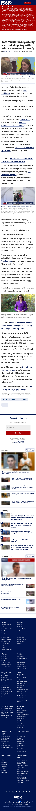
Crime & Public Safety (7, 629)
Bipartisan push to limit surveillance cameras (11, 600)
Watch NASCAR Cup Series (22, 768)
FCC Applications (21, 717)
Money (4, 654)
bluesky (23, 791)
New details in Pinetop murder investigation (9, 592)
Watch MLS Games (22, 783)
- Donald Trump (21, 668)
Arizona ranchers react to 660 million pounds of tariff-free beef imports (22, 539)
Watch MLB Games (22, 766)
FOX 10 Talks (20, 685)
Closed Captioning (22, 710)
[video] (18, 567)
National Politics (21, 666)
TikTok (3, 760)
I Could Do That (21, 692)
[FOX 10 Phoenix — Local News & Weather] (6, 3)
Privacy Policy (20, 441)
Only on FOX (6, 673)
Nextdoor (4, 772)
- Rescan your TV (21, 725)
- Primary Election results (22, 659)
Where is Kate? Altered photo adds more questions (16, 206)
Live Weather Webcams (5, 738)
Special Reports (5, 697)
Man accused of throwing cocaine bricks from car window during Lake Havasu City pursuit (22, 547)
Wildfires (19, 631)
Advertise (19, 708)
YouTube (3, 758)
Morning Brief (5, 637)
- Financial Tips (5, 666)
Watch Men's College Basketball (22, 774)
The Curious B (21, 683)
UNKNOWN (20, 698)
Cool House (4, 683)
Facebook (4, 764)
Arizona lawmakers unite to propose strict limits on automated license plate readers (22, 487)
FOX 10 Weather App (7, 747)
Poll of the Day (5, 641)
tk (19, 791)
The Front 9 (20, 687)
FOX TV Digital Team (16, 51)
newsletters (29, 791)
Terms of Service (19, 443)
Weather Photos (21, 639)
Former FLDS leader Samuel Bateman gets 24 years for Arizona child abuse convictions (22, 479)
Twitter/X (4, 766)
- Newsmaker (20, 664)
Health (3, 631)
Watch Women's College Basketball (22, 777)
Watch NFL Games (22, 760)
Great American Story (23, 689)
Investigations (5, 687)
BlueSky (3, 770)
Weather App (20, 637)
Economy (4, 658)
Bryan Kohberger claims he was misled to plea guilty (16, 579)
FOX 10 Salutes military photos (21, 742)
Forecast (19, 624)
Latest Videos (6, 556)
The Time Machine (22, 696)
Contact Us (20, 712)
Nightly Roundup (6, 639)
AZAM (3, 627)
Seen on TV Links (6, 643)
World (24, 399)
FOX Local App (5, 745)
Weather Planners (22, 633)
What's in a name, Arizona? (22, 700)
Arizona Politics (21, 662)
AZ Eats (19, 679)
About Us (20, 706)
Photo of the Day (21, 749)
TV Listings (20, 723)
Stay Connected (23, 731)
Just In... (4, 450)
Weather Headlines (22, 629)
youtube (16, 791)
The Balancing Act (22, 681)
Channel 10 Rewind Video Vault (6, 680)
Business (3, 656)
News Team (20, 721)
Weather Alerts (21, 635)
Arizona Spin (4, 675)
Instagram (4, 762)
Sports (3, 645)
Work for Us (20, 727)
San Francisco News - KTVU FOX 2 (7, 712)
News (5, 405)
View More (30, 450)
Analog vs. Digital (21, 677)
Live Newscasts (5, 736)
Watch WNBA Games (23, 781)
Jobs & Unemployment (5, 661)
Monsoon (19, 627)
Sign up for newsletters (20, 738)
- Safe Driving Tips (6, 649)
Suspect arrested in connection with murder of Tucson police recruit (21, 525)
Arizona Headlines (6, 624)
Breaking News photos (21, 746)
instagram (13, 791)
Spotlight (3, 699)
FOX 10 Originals (20, 674)
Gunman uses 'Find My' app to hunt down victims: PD (23, 494)
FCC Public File (21, 719)
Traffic (3, 647)
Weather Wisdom (21, 641)
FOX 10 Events (21, 736)
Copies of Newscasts (23, 714)
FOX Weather (20, 643)
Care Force (4, 677)
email (26, 791)
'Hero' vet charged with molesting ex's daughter (15, 473)
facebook (6, 791)
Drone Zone (4, 685)
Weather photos (21, 751)
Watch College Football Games (21, 762)
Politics (19, 654)
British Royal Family (27, 51)
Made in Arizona (6, 689)
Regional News (7, 706)
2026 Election (20, 656)
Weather (20, 622)
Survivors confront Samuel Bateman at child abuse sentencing (12, 584)
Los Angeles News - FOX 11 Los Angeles (7, 709)
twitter (9, 791)
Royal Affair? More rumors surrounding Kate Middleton (17, 77)
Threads (3, 768)
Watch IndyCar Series (23, 771)
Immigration (4, 633)
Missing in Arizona (6, 691)
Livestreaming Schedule (5, 742)
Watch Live (27, 3)
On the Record (21, 694)
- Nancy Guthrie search (5, 694)
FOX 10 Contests (21, 734)
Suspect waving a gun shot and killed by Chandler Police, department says (23, 501)
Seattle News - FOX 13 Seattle (6, 716)
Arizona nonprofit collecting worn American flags (10, 607)
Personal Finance (6, 664)
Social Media (6, 755)
